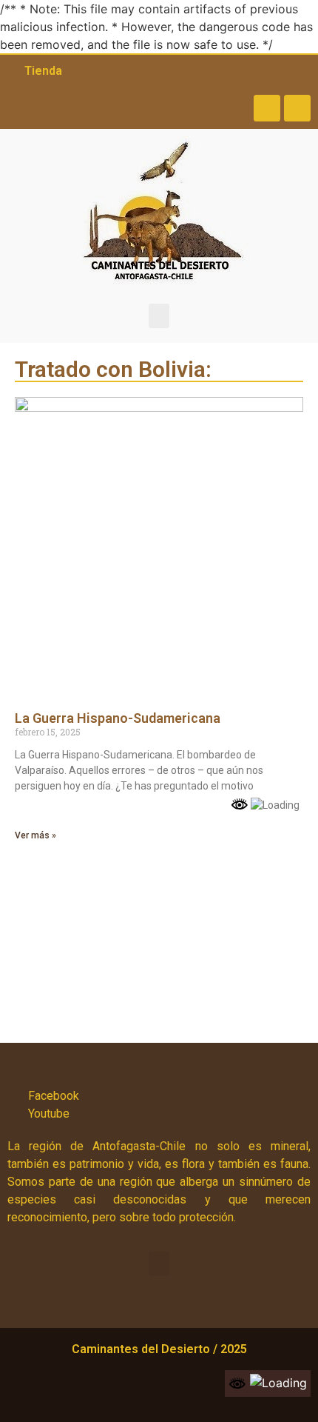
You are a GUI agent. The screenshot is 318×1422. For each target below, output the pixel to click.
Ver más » (35, 835)
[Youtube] (297, 108)
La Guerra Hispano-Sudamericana (117, 718)
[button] (159, 316)
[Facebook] (267, 108)
